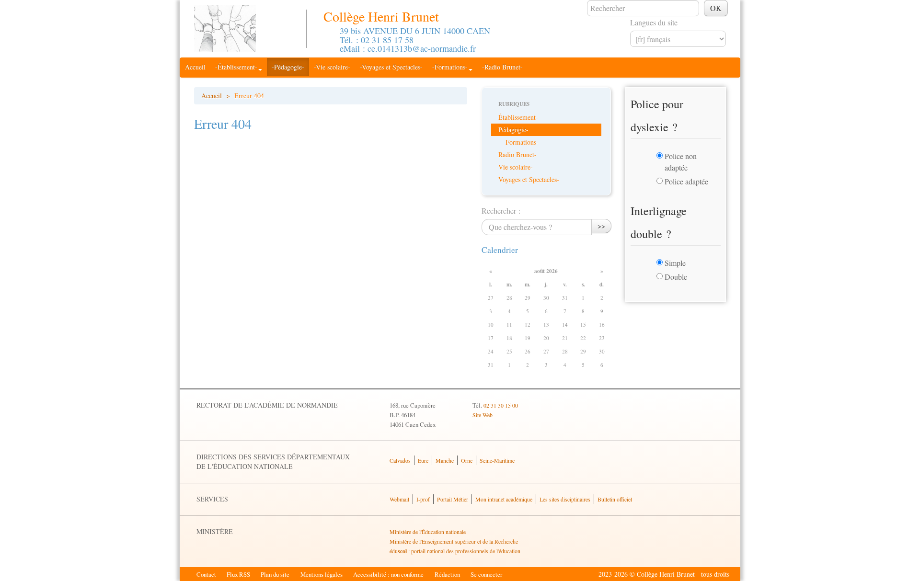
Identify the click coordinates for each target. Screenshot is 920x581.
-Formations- (450, 66)
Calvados (400, 460)
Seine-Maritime (497, 460)
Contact (206, 574)
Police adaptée (686, 181)
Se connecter (486, 574)
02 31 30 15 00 (500, 405)
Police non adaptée (681, 161)
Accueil (195, 66)
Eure (423, 460)
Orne (466, 460)
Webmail (399, 499)
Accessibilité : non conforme (388, 574)
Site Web (482, 415)
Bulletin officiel (615, 499)
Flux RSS (238, 574)
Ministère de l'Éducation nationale (428, 531)
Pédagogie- (513, 129)
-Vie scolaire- (332, 66)
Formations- (522, 142)
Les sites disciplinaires (565, 499)
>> (601, 225)
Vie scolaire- (515, 166)
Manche (445, 460)
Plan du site (275, 574)
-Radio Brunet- (502, 66)
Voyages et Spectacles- (528, 179)
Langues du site (654, 22)
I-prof (423, 499)
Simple (675, 263)
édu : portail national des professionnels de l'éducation (455, 551)
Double (676, 277)
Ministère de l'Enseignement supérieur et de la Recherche (454, 541)
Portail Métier (452, 499)
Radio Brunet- (517, 154)
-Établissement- (236, 66)
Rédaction (447, 574)
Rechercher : (501, 210)
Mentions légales (321, 574)
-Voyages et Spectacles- (391, 66)
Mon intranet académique (503, 499)
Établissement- (518, 117)
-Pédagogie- (288, 66)
